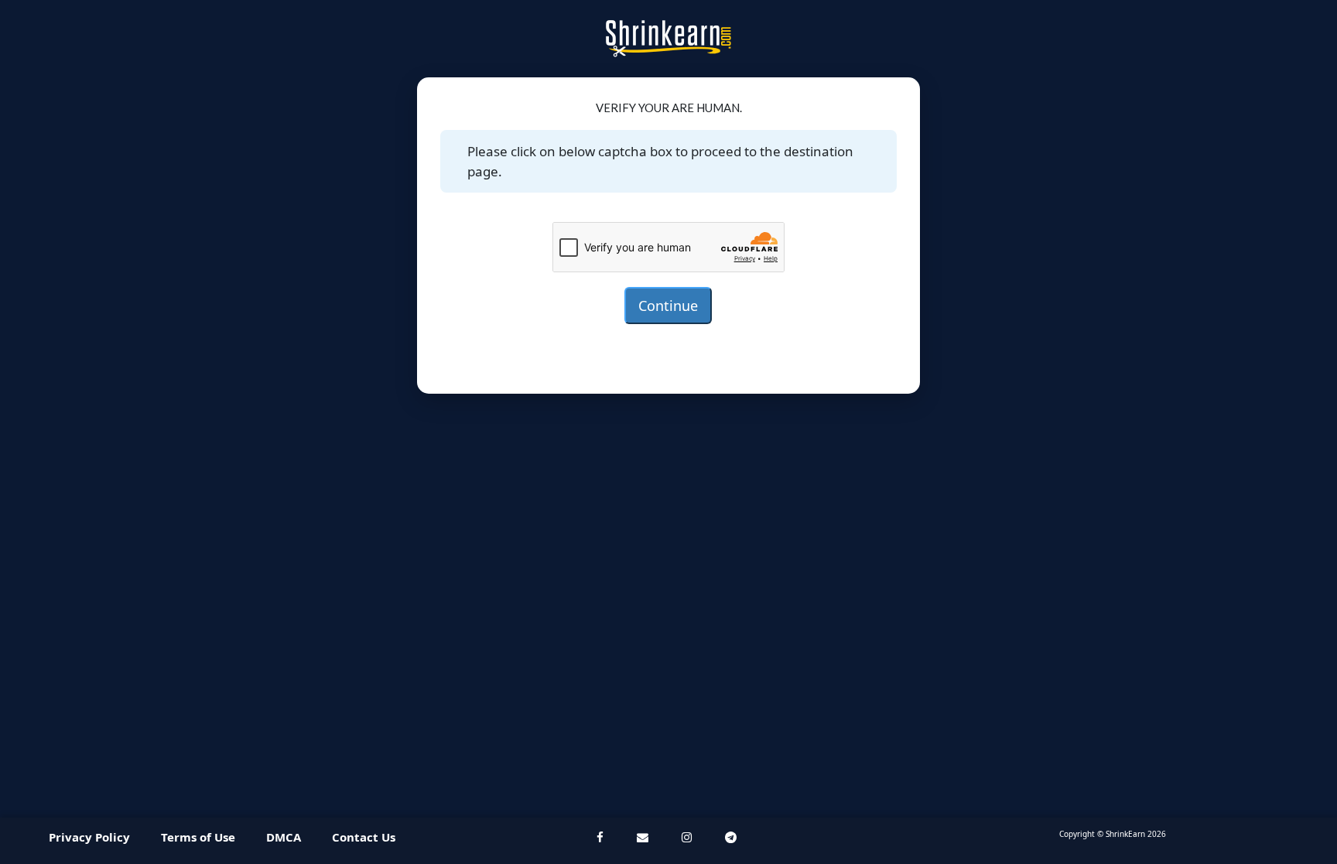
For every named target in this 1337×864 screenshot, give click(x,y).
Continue (668, 305)
